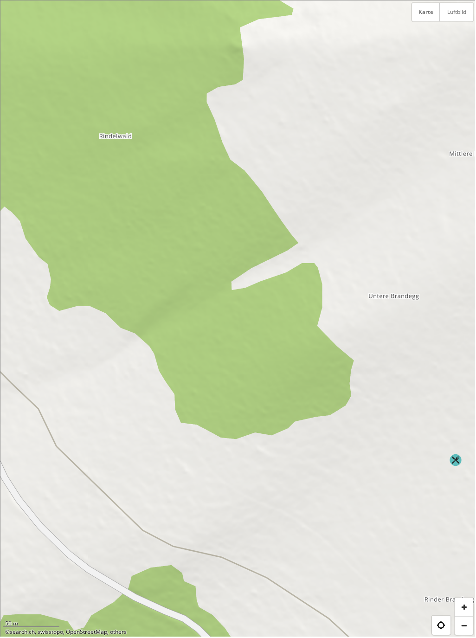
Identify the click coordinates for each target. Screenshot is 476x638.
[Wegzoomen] (464, 625)
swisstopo (50, 632)
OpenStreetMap (86, 632)
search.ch (22, 632)
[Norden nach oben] (464, 35)
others (118, 632)
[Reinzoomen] (464, 607)
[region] (238, 318)
